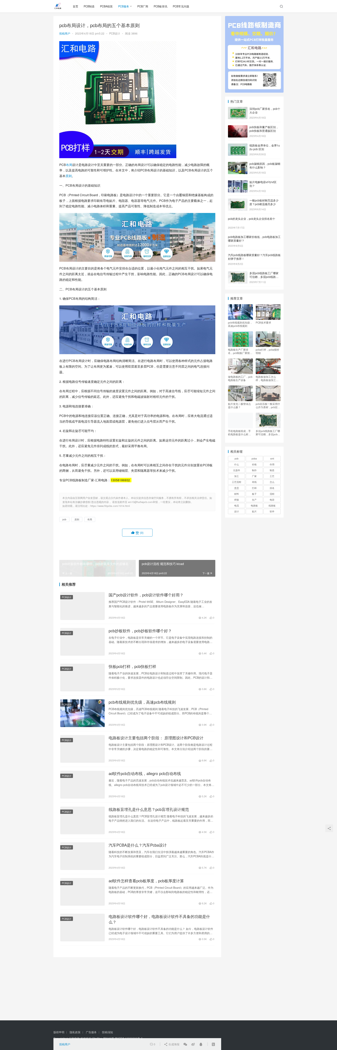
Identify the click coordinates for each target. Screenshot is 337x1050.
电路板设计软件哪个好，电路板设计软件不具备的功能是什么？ (159, 919)
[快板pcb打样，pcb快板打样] (82, 677)
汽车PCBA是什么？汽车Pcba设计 (138, 845)
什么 (236, 464)
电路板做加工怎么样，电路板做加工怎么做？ (267, 378)
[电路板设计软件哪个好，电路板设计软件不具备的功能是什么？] (82, 927)
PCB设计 (114, 33)
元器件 (236, 470)
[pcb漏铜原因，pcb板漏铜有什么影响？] (237, 164)
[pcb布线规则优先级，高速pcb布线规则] (82, 713)
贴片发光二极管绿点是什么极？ (239, 405)
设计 (236, 511)
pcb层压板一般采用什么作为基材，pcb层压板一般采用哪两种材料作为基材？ (268, 405)
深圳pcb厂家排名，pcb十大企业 (264, 110)
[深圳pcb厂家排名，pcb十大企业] (237, 109)
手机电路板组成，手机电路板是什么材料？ (239, 432)
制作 (254, 470)
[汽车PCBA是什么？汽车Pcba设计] (82, 856)
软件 (272, 511)
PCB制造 (89, 6)
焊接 (236, 499)
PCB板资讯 (160, 6)
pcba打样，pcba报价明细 (267, 351)
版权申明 (58, 1032)
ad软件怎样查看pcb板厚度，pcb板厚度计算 (146, 880)
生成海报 (173, 1044)
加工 (236, 476)
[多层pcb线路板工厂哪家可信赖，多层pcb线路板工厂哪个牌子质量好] (237, 273)
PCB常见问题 (181, 6)
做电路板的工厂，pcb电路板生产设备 (240, 378)
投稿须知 (107, 1032)
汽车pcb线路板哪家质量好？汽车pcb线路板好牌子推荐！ (254, 257)
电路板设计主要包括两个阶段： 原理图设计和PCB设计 (156, 737)
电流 (236, 505)
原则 (69, 176)
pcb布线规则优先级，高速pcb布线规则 (142, 702)
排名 (272, 488)
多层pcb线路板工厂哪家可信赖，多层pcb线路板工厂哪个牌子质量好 (263, 277)
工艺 (272, 476)
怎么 (272, 481)
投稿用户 (64, 33)
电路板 (254, 505)
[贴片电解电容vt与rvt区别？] (237, 182)
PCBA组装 (106, 6)
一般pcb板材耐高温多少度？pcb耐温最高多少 (263, 202)
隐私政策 (75, 1032)
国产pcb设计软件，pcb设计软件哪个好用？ (146, 595)
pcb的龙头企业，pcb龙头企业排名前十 (251, 219)
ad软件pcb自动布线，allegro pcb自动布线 (145, 773)
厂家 (254, 476)
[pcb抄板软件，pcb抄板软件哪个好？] (82, 642)
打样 (254, 488)
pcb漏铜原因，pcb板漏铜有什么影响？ (264, 165)
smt (272, 458)
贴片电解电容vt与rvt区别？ (263, 184)
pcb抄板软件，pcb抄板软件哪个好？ (140, 630)
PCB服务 (123, 6)
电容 (272, 499)
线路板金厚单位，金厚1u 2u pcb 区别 (264, 147)
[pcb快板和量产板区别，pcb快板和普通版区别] (237, 127)
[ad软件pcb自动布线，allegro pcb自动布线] (82, 784)
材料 (236, 493)
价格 (254, 464)
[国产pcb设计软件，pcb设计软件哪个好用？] (82, 606)
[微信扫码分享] (185, 1044)
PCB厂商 (142, 6)
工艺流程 (236, 481)
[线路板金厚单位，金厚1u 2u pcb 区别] (237, 146)
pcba (254, 458)
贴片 (254, 511)
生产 (254, 499)
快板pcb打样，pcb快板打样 (132, 666)
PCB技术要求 (263, 322)
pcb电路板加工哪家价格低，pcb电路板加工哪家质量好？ (254, 239)
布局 (69, 164)
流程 (272, 493)
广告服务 (91, 1032)
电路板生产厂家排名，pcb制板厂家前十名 (240, 351)
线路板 (272, 505)
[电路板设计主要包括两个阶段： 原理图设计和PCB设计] (82, 749)
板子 (254, 493)
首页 (75, 6)
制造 (272, 470)
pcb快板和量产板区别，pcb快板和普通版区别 (263, 129)
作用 (272, 464)
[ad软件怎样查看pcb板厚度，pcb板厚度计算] (82, 892)
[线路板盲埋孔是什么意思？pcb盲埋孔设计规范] (82, 820)
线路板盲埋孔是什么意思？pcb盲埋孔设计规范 (149, 809)
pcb (64, 519)
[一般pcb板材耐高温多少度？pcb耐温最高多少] (237, 201)
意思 (236, 488)
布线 (254, 481)
